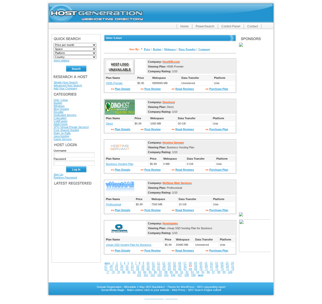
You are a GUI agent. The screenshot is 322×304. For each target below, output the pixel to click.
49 (222, 265)
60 (148, 268)
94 (197, 271)
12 (158, 262)
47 (211, 265)
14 (169, 262)
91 (181, 271)
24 (221, 262)
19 (195, 262)
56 (127, 268)
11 (153, 262)
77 (107, 271)
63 (164, 268)
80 (123, 271)
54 (116, 268)
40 (174, 265)
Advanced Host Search (68, 85)
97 (213, 271)
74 (222, 268)
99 (224, 271)
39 (169, 265)
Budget (58, 102)
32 (132, 265)
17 (184, 262)
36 (153, 265)
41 (179, 265)
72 (211, 268)
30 (121, 265)
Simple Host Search (66, 82)
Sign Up (58, 174)
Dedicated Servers (65, 114)
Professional (113, 204)
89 (171, 271)
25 (227, 262)
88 (166, 271)
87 (160, 271)
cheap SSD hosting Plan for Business (128, 244)
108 (186, 274)
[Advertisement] (114, 25)
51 (232, 265)
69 (195, 268)
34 (142, 265)
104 (159, 274)
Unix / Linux (61, 99)
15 (174, 262)
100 (230, 271)
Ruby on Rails (62, 133)
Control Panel (230, 26)
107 (180, 274)
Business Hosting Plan (119, 163)
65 (174, 268)
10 (147, 262)
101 (139, 274)
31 (127, 265)
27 (105, 265)
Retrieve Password (65, 177)
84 (144, 271)
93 (192, 271)
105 (166, 274)
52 (105, 268)
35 (148, 265)
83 (139, 271)
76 (232, 268)
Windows (59, 105)
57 (132, 268)
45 (201, 265)
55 (121, 268)
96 (208, 271)
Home (184, 26)
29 (116, 265)
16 (179, 262)
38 (164, 265)
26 (232, 262)
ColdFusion (60, 121)
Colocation (60, 117)
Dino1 (109, 123)
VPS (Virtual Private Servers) (71, 127)
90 (176, 271)
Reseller (59, 111)
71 (206, 268)
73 (216, 268)
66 (179, 268)
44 (195, 265)
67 (185, 268)
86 (155, 271)
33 (137, 265)
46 (206, 265)
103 (152, 274)
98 (218, 271)
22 (211, 262)
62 (158, 268)
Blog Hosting (61, 108)
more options (61, 60)
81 (129, 271)
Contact (252, 26)
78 (113, 271)
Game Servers (63, 139)
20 (200, 262)
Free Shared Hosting (66, 130)
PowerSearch (205, 26)
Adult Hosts (61, 124)
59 (142, 268)
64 (169, 268)
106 (173, 274)
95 (203, 271)
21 (206, 262)
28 (111, 265)
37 (158, 265)
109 (193, 274)
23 (216, 262)
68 (190, 268)
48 (216, 265)
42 (185, 265)
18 (190, 262)
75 (227, 268)
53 (111, 268)
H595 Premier (114, 83)
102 (146, 274)
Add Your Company (65, 88)
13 (163, 262)
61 (153, 268)
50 (227, 265)
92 (187, 271)
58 (137, 268)
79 (118, 271)
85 (150, 271)
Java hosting (61, 136)
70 (201, 268)
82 (134, 271)
